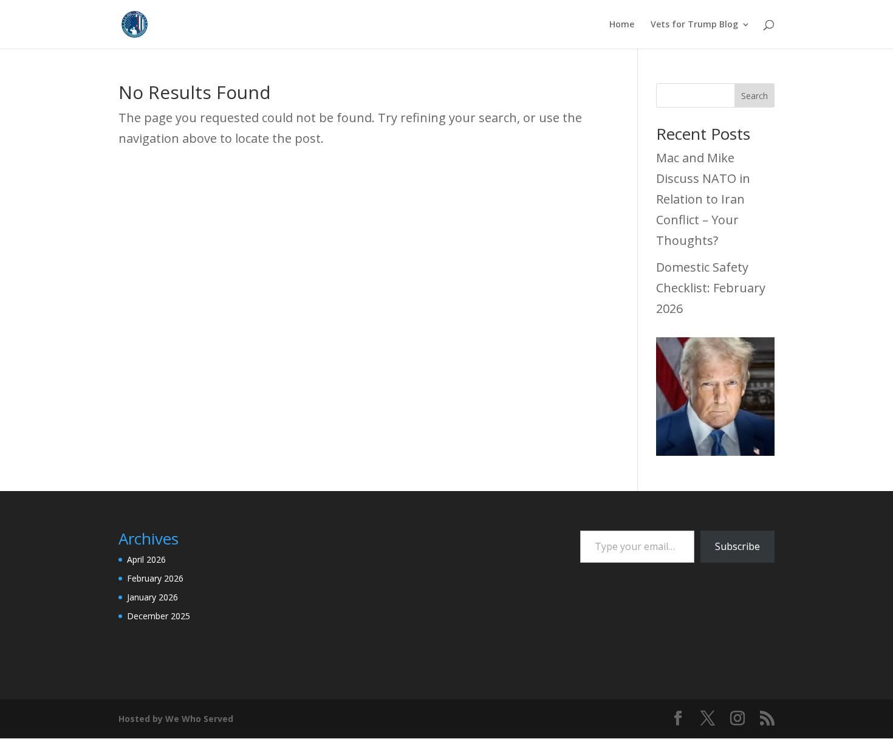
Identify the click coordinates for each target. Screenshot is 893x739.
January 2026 (152, 597)
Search (754, 95)
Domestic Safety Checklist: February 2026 (710, 288)
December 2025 (158, 616)
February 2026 (155, 578)
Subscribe (737, 546)
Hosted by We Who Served (175, 718)
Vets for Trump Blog (694, 25)
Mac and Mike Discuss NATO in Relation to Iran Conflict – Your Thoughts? (703, 199)
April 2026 (146, 559)
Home (621, 25)
